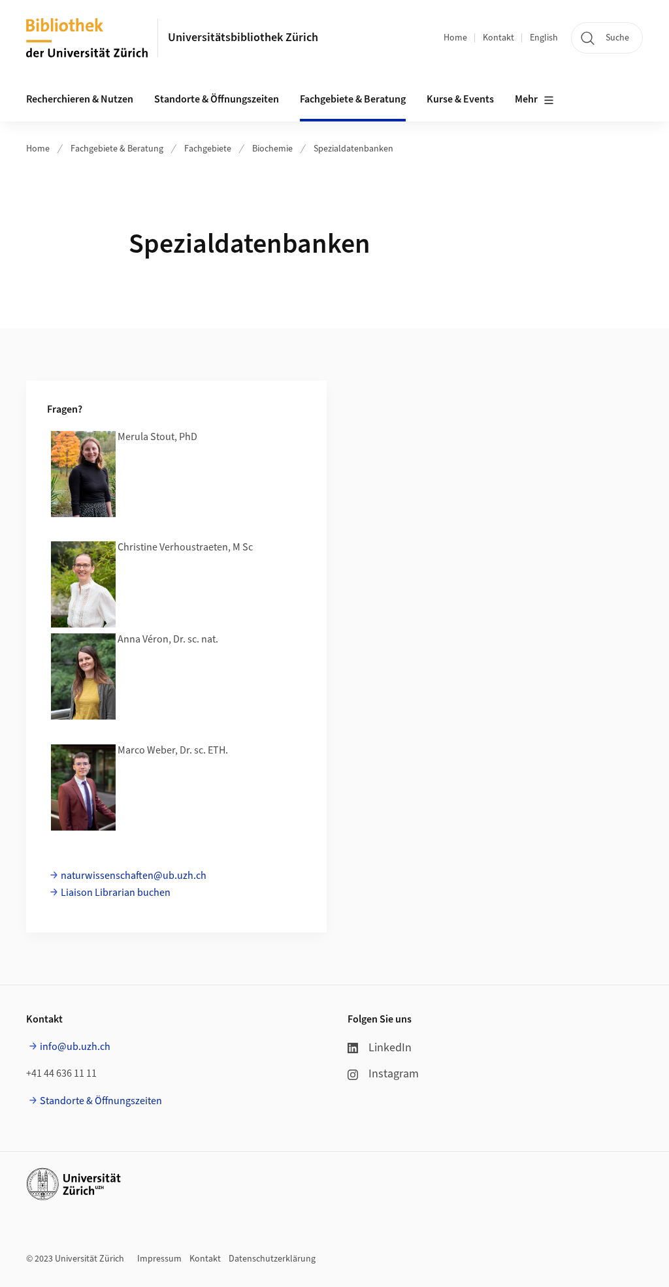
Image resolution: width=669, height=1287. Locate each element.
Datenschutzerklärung (272, 1258)
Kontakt (498, 37)
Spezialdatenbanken (353, 148)
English (544, 37)
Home (455, 37)
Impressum (159, 1258)
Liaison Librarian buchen (116, 892)
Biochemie (272, 148)
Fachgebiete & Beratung (117, 148)
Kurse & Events (460, 99)
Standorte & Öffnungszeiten (101, 1101)
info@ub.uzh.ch (75, 1047)
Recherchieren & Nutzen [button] (79, 99)
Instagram (393, 1074)
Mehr (526, 99)
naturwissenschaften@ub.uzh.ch (133, 875)
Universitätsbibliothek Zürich (243, 37)
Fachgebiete (207, 148)
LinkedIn (390, 1048)
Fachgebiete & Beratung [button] (353, 99)
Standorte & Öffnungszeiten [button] (216, 99)
